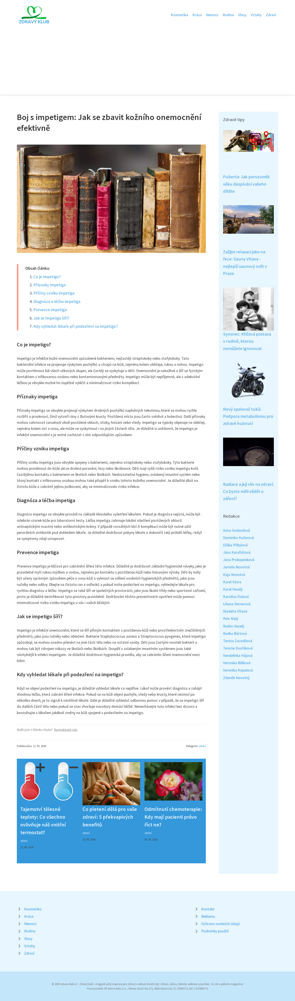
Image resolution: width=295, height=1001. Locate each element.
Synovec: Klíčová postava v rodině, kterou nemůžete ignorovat (247, 341)
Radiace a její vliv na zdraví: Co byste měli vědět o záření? (248, 491)
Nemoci (212, 15)
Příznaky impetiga (49, 284)
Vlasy (242, 15)
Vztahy (256, 15)
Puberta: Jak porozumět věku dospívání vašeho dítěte (246, 184)
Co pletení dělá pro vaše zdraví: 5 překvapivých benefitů (109, 817)
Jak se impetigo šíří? (51, 318)
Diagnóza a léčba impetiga (56, 301)
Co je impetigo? (47, 276)
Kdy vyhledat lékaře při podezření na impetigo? (75, 326)
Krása (197, 15)
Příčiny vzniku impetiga (54, 293)
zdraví (202, 746)
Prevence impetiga (50, 309)
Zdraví (271, 15)
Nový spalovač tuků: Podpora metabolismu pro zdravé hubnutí (248, 416)
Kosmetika (179, 15)
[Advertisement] (147, 57)
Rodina (228, 15)
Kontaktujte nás (65, 730)
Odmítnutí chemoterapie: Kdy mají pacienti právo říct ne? (173, 817)
